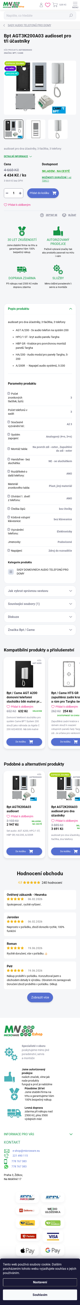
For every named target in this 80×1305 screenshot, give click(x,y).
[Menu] (75, 5)
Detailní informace (16, 156)
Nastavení (40, 1282)
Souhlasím (40, 1295)
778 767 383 (17, 1161)
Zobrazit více (40, 997)
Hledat (71, 15)
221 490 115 (18, 1155)
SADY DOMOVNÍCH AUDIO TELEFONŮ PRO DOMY (43, 571)
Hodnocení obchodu (40, 873)
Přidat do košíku (39, 193)
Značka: (13, 53)
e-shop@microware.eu (25, 1150)
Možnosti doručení (56, 179)
